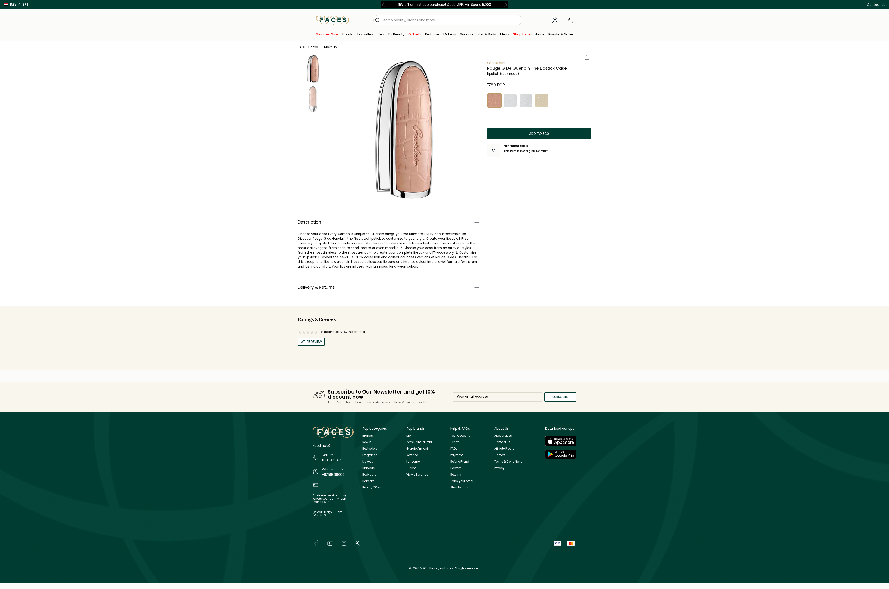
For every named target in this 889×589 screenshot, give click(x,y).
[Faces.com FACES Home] (332, 20)
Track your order (461, 481)
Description (309, 222)
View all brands (417, 474)
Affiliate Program (506, 448)
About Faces (503, 436)
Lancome (413, 461)
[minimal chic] (510, 100)
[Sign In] (555, 20)
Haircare (368, 481)
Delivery (455, 468)
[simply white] (526, 100)
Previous (384, 4)
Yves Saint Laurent (419, 442)
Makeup (367, 461)
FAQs (453, 448)
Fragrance (369, 455)
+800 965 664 (331, 460)
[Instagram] (344, 543)
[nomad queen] (541, 100)
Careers (499, 455)
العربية (23, 4)
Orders (455, 442)
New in (366, 442)
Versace (412, 455)
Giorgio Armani (417, 448)
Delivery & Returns (316, 287)
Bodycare (369, 474)
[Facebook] (316, 543)
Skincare (368, 468)
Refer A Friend (459, 461)
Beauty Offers (371, 487)
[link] (327, 34)
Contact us (502, 442)
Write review (311, 341)
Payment (456, 455)
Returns (455, 474)
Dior (409, 436)
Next (505, 4)
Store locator (459, 487)
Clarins (411, 468)
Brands (367, 436)
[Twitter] (357, 543)
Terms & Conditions (508, 461)
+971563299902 (333, 474)
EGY (13, 5)
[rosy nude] (494, 100)
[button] (10, 5)
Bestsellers (369, 448)
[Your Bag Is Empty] (570, 20)
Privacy (499, 468)
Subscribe (560, 396)
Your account (460, 436)
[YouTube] (330, 543)
